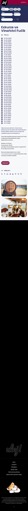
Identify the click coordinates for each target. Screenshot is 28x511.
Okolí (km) (16, 12)
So (19, 9)
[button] (24, 2)
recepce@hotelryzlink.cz (7, 153)
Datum (3, 7)
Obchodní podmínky (14, 472)
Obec (3, 12)
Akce (14, 462)
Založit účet (14, 469)
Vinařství (14, 464)
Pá (15, 9)
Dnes (11, 9)
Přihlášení (14, 467)
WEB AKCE (5, 163)
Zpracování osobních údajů (14, 474)
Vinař (3, 17)
